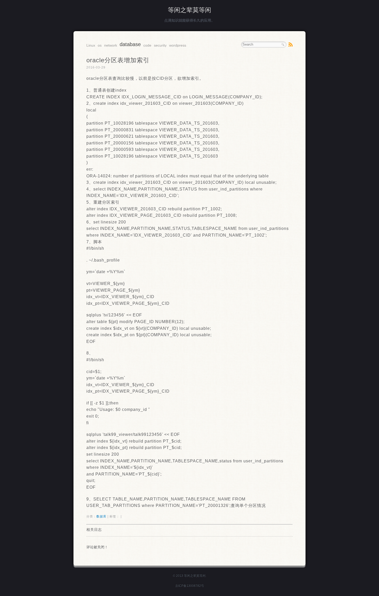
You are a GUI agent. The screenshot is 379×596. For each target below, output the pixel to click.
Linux (90, 45)
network (110, 45)
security (160, 45)
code (147, 45)
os (100, 45)
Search (283, 44)
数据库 (101, 516)
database (130, 44)
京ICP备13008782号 (189, 586)
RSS (291, 44)
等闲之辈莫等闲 (189, 9)
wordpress (177, 45)
